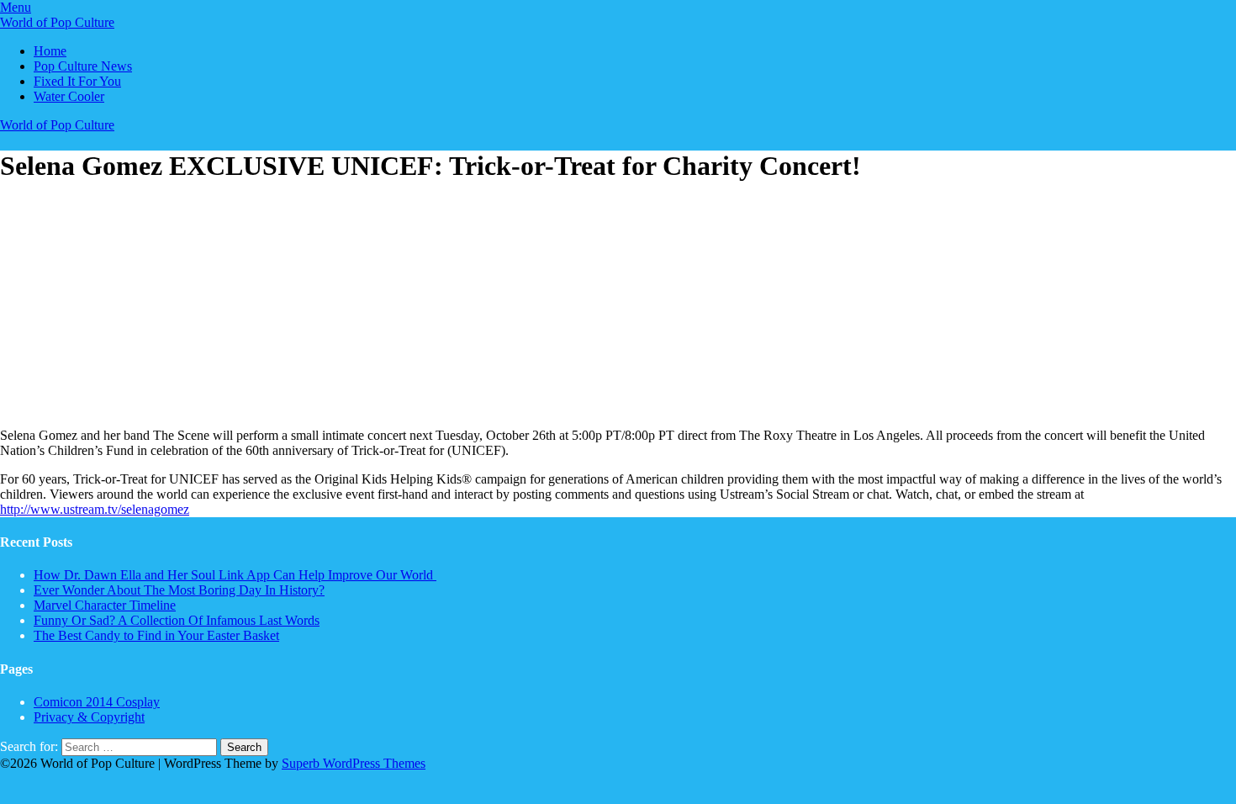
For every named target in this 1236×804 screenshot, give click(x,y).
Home (50, 51)
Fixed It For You (77, 81)
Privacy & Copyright (89, 717)
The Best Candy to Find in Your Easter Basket (156, 635)
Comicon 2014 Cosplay (97, 702)
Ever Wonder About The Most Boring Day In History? (179, 590)
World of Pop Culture (57, 22)
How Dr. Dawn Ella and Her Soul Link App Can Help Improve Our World (235, 575)
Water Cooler (69, 96)
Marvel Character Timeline (105, 605)
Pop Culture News (83, 66)
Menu (15, 7)
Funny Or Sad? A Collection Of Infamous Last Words (177, 620)
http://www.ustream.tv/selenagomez (94, 509)
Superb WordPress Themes (353, 763)
